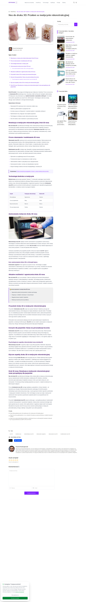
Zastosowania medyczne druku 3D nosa (21, 66)
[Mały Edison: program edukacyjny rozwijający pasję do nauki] (61, 48)
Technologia (45, 2)
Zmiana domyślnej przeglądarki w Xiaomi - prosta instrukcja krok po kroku (33, 171)
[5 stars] (17, 460)
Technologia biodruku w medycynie (19, 63)
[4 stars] (15, 460)
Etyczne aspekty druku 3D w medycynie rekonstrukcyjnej (25, 82)
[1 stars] (9, 460)
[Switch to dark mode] (76, 2)
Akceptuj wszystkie (15, 598)
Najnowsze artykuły (29, 2)
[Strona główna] (9, 11)
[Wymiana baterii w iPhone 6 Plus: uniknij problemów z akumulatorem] (62, 98)
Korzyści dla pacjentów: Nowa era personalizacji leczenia (25, 77)
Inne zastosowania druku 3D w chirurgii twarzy (22, 68)
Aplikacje (52, 2)
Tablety (64, 2)
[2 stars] (11, 460)
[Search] (74, 2)
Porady (58, 2)
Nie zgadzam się (15, 595)
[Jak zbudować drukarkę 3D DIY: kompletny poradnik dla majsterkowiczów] (61, 64)
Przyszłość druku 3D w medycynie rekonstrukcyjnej (23, 74)
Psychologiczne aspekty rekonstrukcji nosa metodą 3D (24, 79)
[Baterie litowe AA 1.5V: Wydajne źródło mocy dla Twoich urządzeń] (61, 81)
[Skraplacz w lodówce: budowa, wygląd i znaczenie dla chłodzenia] (61, 56)
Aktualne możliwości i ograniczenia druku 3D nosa (23, 71)
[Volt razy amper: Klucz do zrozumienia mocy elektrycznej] (61, 73)
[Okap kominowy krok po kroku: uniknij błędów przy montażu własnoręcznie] (72, 115)
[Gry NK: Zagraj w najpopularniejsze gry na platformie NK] (72, 98)
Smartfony (38, 2)
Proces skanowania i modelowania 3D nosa (21, 60)
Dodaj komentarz (31, 493)
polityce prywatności (19, 592)
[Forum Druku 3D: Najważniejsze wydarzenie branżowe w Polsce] (61, 39)
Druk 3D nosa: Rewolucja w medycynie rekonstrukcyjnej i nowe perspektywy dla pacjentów (30, 86)
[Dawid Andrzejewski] (10, 49)
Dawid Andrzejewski (18, 48)
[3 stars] (13, 460)
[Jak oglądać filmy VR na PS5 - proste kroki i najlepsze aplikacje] (62, 115)
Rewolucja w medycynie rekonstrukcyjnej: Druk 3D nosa (24, 58)
